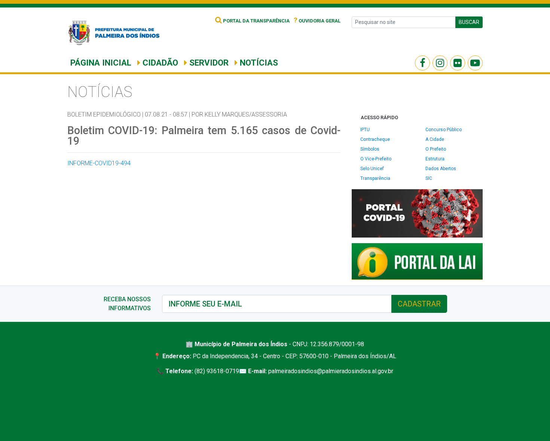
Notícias (258, 62)
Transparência (375, 178)
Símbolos (369, 149)
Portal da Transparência (256, 21)
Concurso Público (443, 129)
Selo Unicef (372, 168)
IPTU (365, 129)
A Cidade (434, 139)
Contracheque (375, 139)
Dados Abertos (440, 168)
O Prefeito (435, 149)
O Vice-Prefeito (375, 158)
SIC (428, 178)
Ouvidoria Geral (317, 21)
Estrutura (434, 158)
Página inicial (100, 62)
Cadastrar (419, 303)
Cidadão (159, 62)
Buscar (469, 22)
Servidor (208, 62)
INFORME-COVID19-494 (99, 163)
